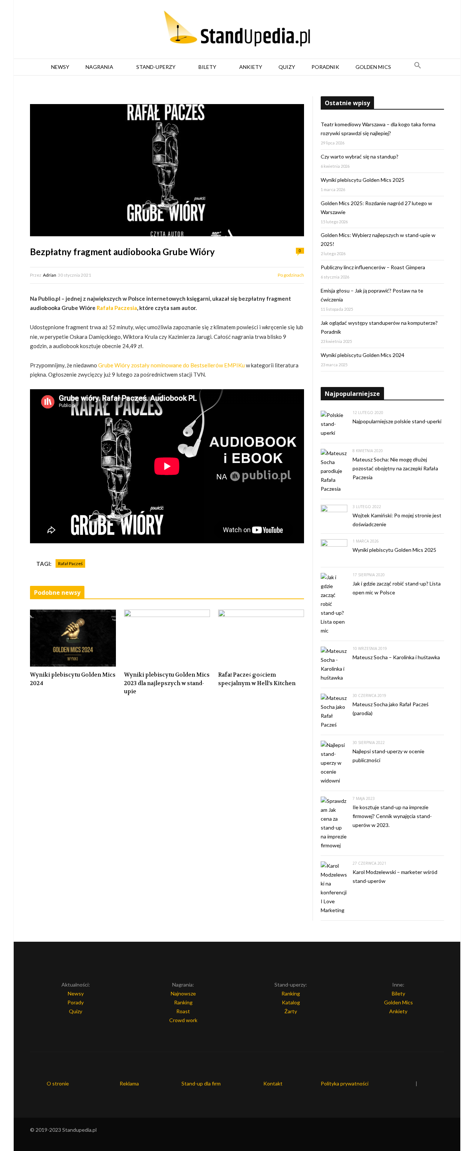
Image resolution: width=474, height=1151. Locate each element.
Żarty (290, 1011)
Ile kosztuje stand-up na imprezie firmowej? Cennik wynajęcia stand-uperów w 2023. (392, 816)
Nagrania (99, 67)
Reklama (129, 1083)
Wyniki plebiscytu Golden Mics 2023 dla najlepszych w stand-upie (167, 683)
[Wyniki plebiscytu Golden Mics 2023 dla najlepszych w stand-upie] (167, 638)
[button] (418, 67)
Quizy (286, 67)
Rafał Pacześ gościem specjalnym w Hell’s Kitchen (257, 679)
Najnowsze (183, 993)
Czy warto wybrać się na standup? (359, 156)
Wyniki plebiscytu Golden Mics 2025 (362, 180)
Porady (75, 1002)
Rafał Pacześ (70, 563)
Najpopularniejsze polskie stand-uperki (397, 421)
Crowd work (183, 1020)
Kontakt (273, 1083)
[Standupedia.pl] (237, 29)
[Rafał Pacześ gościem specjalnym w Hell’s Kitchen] (261, 638)
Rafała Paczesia (117, 307)
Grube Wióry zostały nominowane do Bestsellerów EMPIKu (171, 365)
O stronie (58, 1083)
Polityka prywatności (344, 1083)
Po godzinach (291, 275)
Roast (183, 1011)
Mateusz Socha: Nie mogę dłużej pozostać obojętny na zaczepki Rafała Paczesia (395, 468)
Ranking (183, 1002)
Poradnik (325, 67)
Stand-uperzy (156, 67)
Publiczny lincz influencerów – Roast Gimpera (373, 267)
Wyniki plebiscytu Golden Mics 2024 (73, 679)
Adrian (49, 275)
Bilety (207, 67)
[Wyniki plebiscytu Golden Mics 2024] (73, 638)
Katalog (291, 1002)
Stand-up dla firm (201, 1083)
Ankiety (250, 67)
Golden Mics (373, 67)
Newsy (60, 67)
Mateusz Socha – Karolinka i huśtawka (396, 657)
